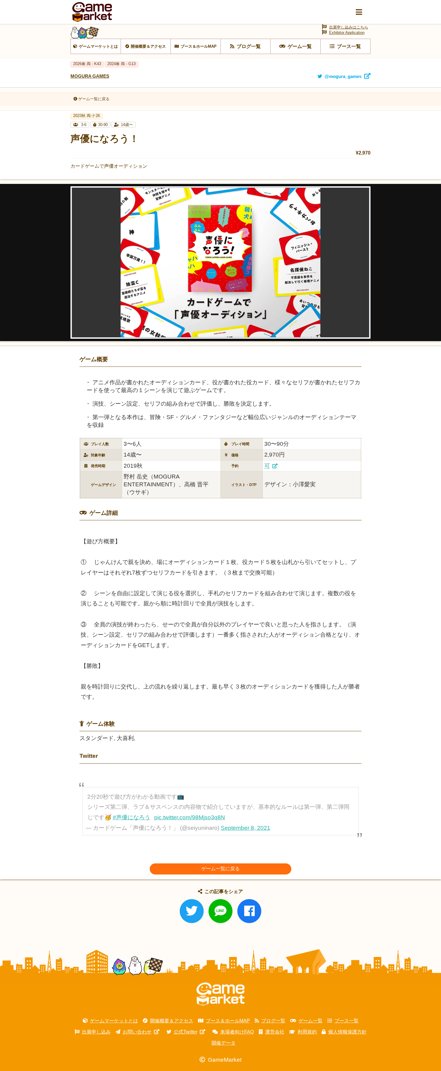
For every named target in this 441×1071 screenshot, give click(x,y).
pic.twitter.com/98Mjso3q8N (189, 817)
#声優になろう (131, 817)
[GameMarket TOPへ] (220, 994)
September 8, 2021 (245, 828)
